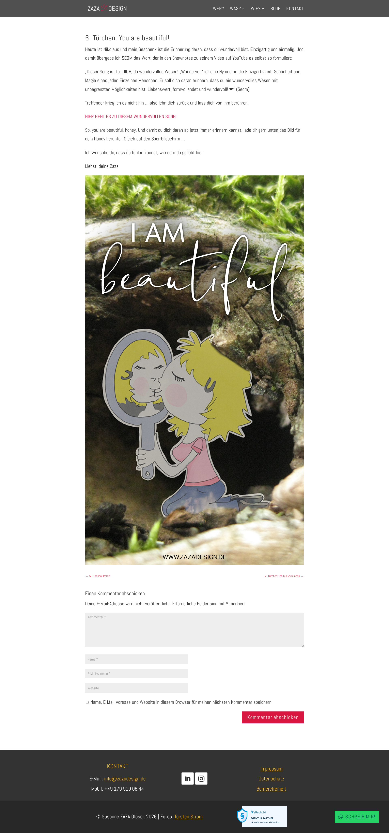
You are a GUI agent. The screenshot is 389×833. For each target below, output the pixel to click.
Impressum (271, 768)
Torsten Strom (188, 816)
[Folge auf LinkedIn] (188, 778)
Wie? (256, 9)
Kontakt (295, 9)
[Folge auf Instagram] (201, 778)
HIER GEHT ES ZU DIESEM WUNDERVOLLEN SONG (130, 116)
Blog (275, 9)
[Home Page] (107, 8)
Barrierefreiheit (271, 788)
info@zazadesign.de (125, 778)
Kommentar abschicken (273, 717)
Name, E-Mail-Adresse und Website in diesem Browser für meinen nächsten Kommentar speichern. (181, 702)
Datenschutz (271, 778)
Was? (235, 9)
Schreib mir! (360, 816)
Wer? (218, 9)
